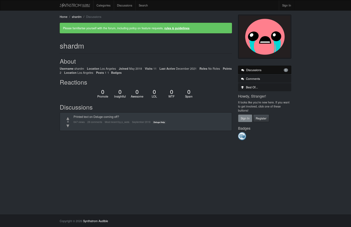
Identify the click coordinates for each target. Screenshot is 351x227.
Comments (252, 79)
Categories (103, 5)
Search (143, 5)
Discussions (124, 5)
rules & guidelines (177, 28)
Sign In (286, 5)
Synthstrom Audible (75, 5)
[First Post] (242, 136)
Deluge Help (159, 122)
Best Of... (251, 87)
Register (261, 118)
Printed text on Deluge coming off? (96, 116)
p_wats (125, 122)
